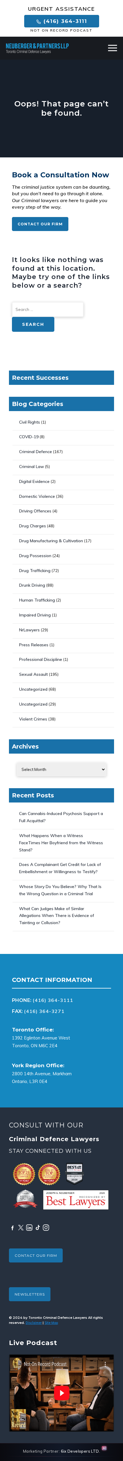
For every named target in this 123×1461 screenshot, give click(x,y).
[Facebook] (12, 1227)
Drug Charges (32, 526)
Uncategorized (33, 689)
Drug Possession (35, 555)
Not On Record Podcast (61, 30)
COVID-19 (29, 436)
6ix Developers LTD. (80, 1451)
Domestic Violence (37, 496)
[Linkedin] (29, 1227)
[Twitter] (20, 1227)
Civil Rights (29, 422)
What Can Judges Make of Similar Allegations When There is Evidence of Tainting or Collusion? (56, 916)
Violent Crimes (33, 719)
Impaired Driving (35, 615)
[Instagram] (46, 1227)
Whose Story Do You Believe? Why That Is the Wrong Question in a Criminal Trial (60, 890)
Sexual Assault (33, 674)
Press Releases (33, 644)
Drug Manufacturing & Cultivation (51, 540)
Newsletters (30, 1294)
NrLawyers (29, 630)
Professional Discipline (40, 659)
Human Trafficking (37, 600)
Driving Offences (35, 511)
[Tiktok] (37, 1227)
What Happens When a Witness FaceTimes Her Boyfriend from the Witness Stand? (61, 843)
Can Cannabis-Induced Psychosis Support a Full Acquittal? (61, 817)
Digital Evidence (34, 481)
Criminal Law (31, 466)
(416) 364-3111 (64, 21)
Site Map (51, 1323)
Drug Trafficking (34, 570)
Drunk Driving (32, 585)
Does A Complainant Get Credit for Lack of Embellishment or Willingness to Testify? (60, 868)
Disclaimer (34, 1323)
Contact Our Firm (40, 224)
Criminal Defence (35, 451)
